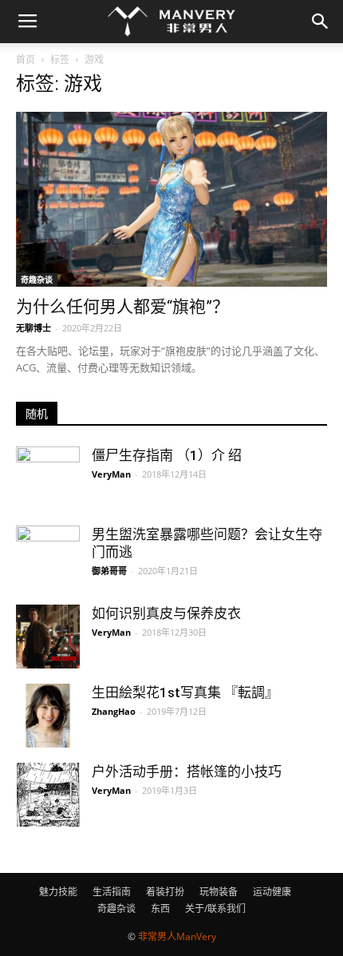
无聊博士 (33, 328)
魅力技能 (58, 891)
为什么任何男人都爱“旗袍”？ (122, 306)
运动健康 (272, 891)
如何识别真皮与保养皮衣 (166, 613)
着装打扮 (165, 891)
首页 (25, 59)
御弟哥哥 (109, 571)
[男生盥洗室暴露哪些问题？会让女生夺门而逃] (48, 545)
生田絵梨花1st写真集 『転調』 (185, 692)
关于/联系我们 (215, 908)
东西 (160, 908)
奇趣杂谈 (37, 279)
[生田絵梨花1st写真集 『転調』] (48, 716)
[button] (320, 21)
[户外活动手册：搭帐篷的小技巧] (48, 795)
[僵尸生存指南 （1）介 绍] (48, 478)
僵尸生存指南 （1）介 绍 (167, 455)
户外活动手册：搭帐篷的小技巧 (187, 771)
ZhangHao (114, 711)
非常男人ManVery (177, 936)
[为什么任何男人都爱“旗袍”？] (171, 199)
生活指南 (112, 891)
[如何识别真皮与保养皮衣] (48, 636)
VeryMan (111, 474)
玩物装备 (218, 891)
